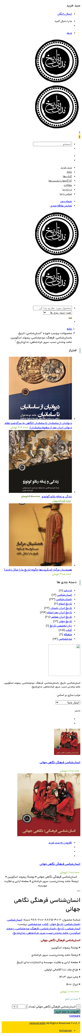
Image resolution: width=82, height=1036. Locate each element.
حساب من (66, 201)
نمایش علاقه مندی (61, 206)
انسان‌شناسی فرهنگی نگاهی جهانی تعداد (51, 1007)
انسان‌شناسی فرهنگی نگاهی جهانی (60, 762)
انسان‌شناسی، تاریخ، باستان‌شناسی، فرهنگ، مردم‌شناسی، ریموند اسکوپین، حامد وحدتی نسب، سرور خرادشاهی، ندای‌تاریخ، (43, 931)
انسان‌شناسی (64, 595)
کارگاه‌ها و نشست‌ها (60, 181)
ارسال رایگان (64, 14)
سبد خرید (66, 168)
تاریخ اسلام (65, 604)
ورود (69, 33)
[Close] (78, 890)
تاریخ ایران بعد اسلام (59, 613)
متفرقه (68, 635)
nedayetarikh (37, 1023)
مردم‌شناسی (65, 639)
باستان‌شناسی (64, 599)
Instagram (65, 1031)
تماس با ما (66, 194)
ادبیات (68, 591)
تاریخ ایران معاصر (61, 617)
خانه (69, 172)
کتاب (69, 630)
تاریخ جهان (65, 621)
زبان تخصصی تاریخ (61, 626)
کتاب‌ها (67, 176)
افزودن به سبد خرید (60, 843)
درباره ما (67, 190)
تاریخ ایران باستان (61, 608)
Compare (74, 1016)
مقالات (68, 185)
